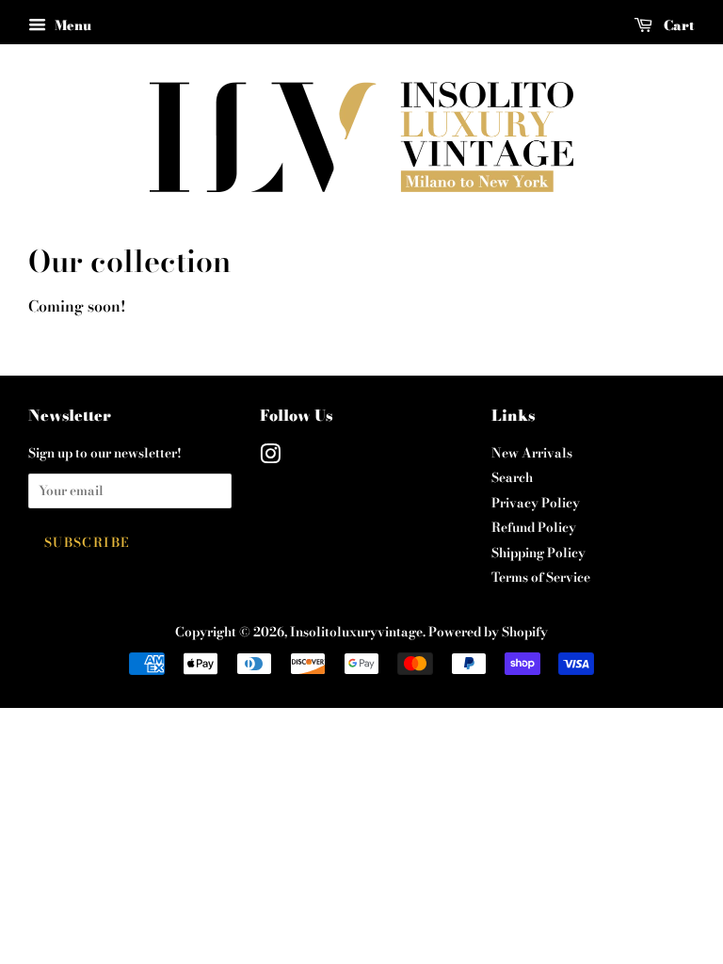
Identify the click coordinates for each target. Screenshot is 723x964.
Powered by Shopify (488, 631)
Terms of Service (540, 577)
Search (512, 477)
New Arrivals (531, 452)
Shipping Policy (538, 552)
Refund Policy (533, 527)
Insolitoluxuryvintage (356, 631)
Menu (71, 25)
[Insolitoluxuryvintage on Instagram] (270, 457)
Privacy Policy (535, 502)
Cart (677, 25)
